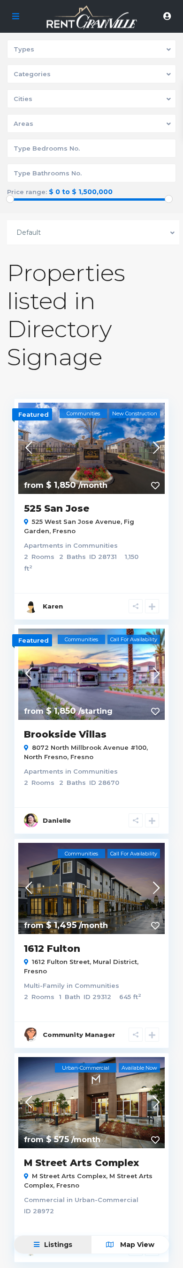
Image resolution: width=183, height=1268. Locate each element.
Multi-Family (44, 985)
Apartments (43, 545)
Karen (53, 606)
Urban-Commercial (106, 1199)
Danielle (57, 820)
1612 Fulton (52, 948)
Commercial (44, 1199)
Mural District (115, 961)
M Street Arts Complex (81, 1162)
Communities (95, 545)
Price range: (27, 192)
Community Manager (79, 1034)
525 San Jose (56, 508)
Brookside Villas (65, 734)
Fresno (64, 531)
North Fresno (45, 757)
